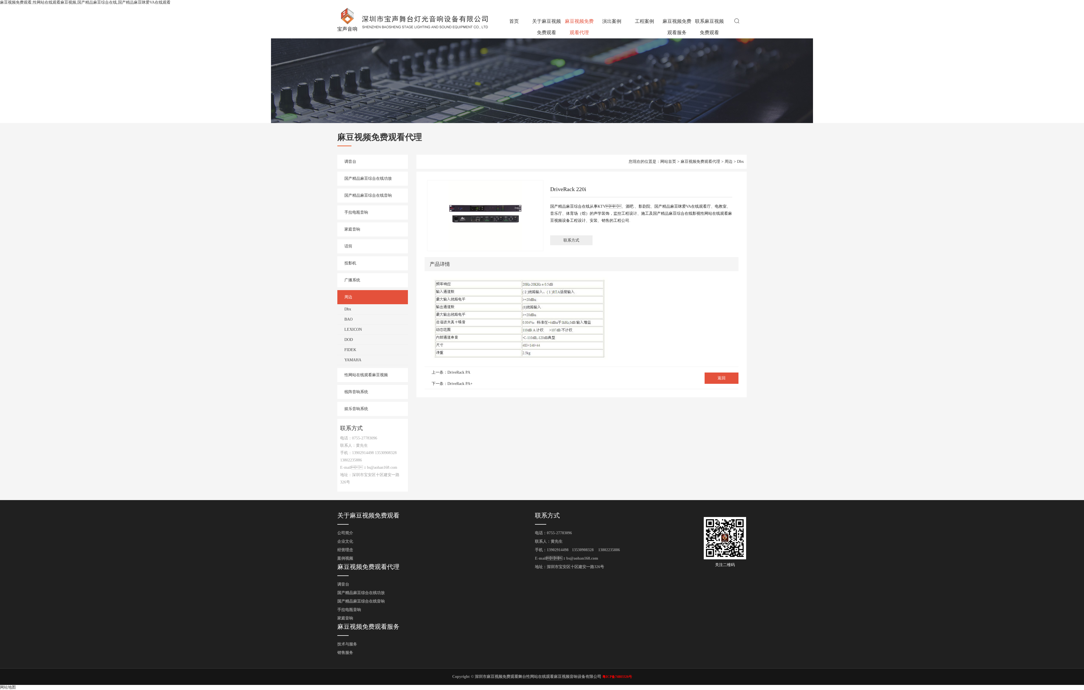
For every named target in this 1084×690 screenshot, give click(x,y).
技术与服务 (347, 644)
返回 (721, 378)
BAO (348, 319)
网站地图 (8, 687)
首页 (514, 21)
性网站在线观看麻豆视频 (366, 375)
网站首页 (668, 161)
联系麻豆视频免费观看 (709, 27)
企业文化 (345, 541)
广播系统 (352, 280)
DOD (348, 340)
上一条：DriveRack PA (451, 372)
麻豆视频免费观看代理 (579, 27)
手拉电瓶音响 (356, 212)
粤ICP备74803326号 (617, 677)
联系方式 (571, 240)
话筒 (348, 246)
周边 (348, 297)
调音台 (350, 161)
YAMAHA (352, 360)
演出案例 (611, 21)
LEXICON (353, 329)
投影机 (350, 263)
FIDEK (350, 350)
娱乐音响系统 (356, 409)
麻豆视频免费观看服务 (677, 27)
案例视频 (345, 558)
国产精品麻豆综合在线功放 (368, 178)
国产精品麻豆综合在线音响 (368, 195)
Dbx (347, 309)
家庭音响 (352, 229)
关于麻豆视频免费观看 (546, 27)
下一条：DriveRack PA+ (452, 384)
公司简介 (345, 533)
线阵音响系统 (356, 392)
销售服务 (345, 652)
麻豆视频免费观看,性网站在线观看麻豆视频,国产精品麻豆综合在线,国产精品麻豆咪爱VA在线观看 (85, 2)
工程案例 (644, 21)
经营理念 (345, 550)
